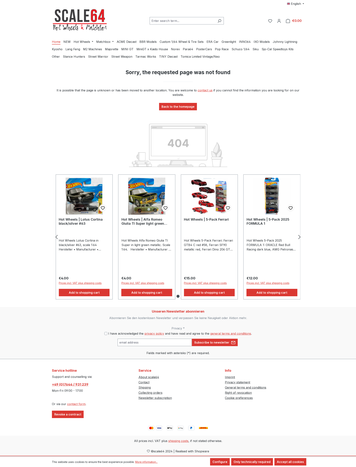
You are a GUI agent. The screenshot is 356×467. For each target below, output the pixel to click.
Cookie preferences (239, 398)
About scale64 (149, 377)
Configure (219, 462)
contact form (76, 404)
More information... (146, 461)
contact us (205, 90)
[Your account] (279, 20)
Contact (144, 382)
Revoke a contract (67, 414)
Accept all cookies (290, 462)
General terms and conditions (245, 387)
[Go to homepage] (80, 20)
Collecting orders (150, 393)
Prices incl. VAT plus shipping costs (80, 283)
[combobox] (182, 20)
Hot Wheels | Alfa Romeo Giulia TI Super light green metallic (142, 221)
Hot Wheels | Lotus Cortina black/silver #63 (81, 221)
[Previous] (56, 237)
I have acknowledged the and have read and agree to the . (180, 333)
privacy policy (154, 333)
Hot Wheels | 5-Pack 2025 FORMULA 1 (268, 221)
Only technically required (252, 462)
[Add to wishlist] (103, 208)
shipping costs (178, 441)
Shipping (145, 387)
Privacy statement (237, 382)
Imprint (230, 377)
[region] (178, 237)
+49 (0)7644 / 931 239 (70, 384)
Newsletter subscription (155, 398)
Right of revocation (238, 393)
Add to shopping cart (84, 292)
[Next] (299, 237)
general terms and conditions (230, 333)
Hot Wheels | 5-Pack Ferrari (206, 219)
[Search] (219, 20)
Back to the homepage (178, 106)
